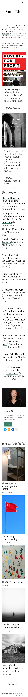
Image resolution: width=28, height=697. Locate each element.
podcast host (20, 43)
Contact (8, 424)
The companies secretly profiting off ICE (10, 486)
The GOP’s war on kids (13, 581)
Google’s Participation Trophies (12, 240)
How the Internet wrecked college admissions (14, 370)
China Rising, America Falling (9, 538)
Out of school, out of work (12, 275)
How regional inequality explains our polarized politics (13, 668)
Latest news (15, 47)
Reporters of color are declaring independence (13, 291)
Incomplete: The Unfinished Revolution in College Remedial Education (13, 217)
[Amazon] (9, 429)
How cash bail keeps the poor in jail (14, 355)
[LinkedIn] (12, 429)
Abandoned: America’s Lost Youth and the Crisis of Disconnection (14, 31)
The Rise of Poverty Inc (13, 229)
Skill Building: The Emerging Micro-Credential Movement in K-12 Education (14, 202)
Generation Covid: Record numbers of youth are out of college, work (14, 259)
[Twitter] (5, 429)
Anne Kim (14, 11)
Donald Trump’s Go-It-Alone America (12, 626)
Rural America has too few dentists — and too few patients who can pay (14, 339)
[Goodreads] (16, 429)
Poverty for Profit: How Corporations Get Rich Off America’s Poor (14, 27)
